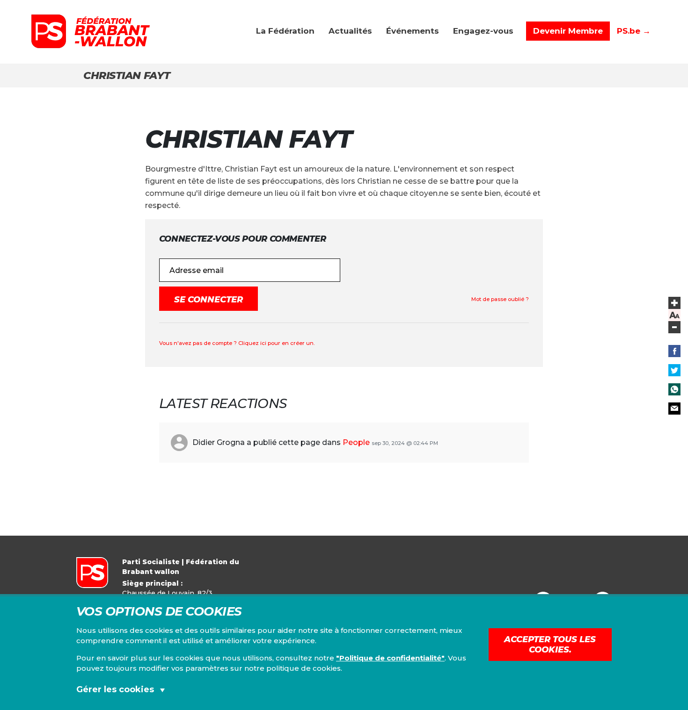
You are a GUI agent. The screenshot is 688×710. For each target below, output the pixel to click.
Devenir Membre (568, 31)
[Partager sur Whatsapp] (674, 389)
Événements (412, 31)
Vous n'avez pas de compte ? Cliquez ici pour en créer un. (237, 343)
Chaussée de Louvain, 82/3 (167, 593)
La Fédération (285, 31)
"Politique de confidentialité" (390, 657)
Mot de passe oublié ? (500, 299)
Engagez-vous (483, 31)
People (356, 442)
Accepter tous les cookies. (550, 644)
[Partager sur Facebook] (674, 351)
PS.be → (634, 31)
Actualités (350, 31)
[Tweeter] (674, 370)
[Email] (674, 408)
